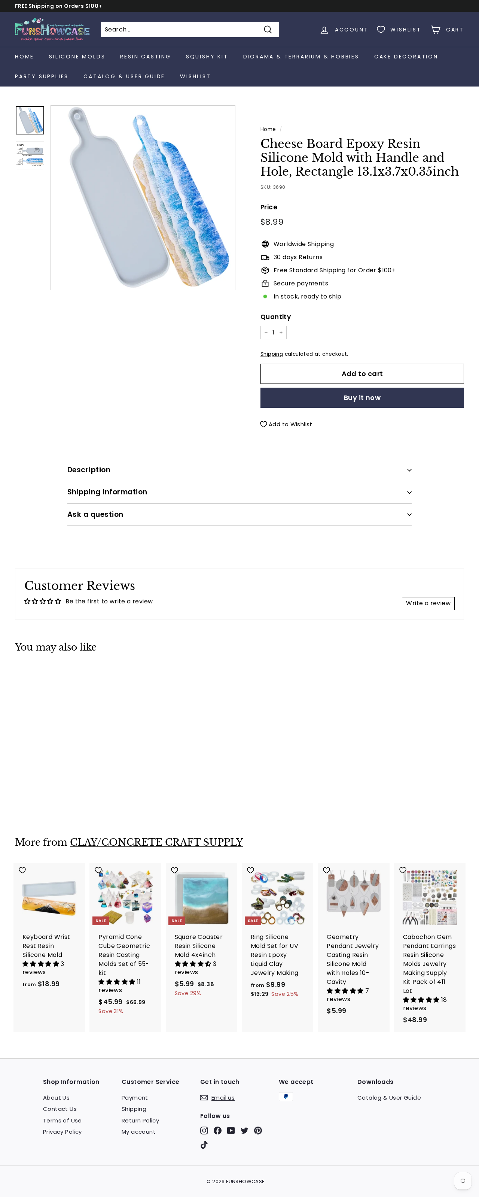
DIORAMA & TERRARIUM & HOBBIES (301, 56)
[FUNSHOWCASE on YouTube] (231, 1130)
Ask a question (95, 514)
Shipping (271, 354)
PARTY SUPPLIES (41, 76)
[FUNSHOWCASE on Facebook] (218, 1130)
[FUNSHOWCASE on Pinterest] (258, 1130)
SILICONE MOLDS (77, 56)
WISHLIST (195, 76)
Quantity (275, 316)
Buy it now (362, 397)
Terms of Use (62, 1120)
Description (88, 470)
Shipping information (107, 492)
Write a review (428, 603)
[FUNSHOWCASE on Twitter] (244, 1130)
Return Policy (140, 1120)
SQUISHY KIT (207, 56)
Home (24, 56)
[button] (41, 964)
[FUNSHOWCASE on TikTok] (204, 1144)
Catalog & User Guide (124, 76)
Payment (135, 1097)
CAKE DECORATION (406, 56)
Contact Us (60, 1109)
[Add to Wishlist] (49, 675)
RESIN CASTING (145, 56)
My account (139, 1132)
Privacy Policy (62, 1132)
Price (268, 207)
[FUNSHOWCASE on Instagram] (204, 1130)
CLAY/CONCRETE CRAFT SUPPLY (156, 842)
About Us (56, 1097)
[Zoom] (143, 198)
